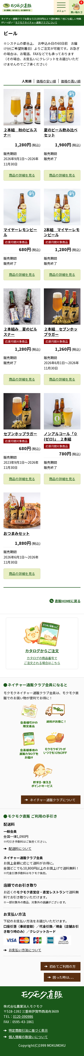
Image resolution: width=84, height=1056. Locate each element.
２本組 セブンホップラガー (60, 331)
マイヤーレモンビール (20, 232)
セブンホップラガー (20, 433)
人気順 (27, 81)
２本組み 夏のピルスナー (20, 331)
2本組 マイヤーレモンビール (62, 232)
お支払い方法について (25, 950)
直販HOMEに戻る (67, 601)
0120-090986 (23, 1016)
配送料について (20, 848)
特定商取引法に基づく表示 (28, 1030)
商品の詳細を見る (22, 175)
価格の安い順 (46, 81)
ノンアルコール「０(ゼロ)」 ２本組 (60, 436)
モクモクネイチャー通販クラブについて (36, 22)
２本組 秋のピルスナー (20, 132)
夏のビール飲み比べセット (60, 132)
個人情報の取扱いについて (28, 1036)
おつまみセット (17, 533)
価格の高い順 (70, 81)
